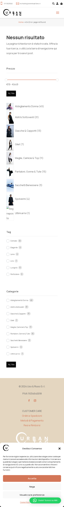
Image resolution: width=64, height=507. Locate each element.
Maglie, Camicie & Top (19, 327)
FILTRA (11, 93)
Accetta (32, 478)
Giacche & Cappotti (18, 313)
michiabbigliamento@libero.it (30, 4)
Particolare (14, 274)
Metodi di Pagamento (32, 420)
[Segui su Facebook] (29, 400)
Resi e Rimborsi (32, 425)
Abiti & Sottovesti (17, 307)
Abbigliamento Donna (19, 300)
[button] (59, 448)
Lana (12, 254)
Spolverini (14, 347)
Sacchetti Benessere (18, 340)
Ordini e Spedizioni (32, 415)
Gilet (12, 320)
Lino (12, 261)
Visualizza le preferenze (32, 494)
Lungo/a (13, 267)
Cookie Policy (25, 502)
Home (20, 22)
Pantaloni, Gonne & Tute (20, 333)
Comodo (13, 241)
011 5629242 (8, 4)
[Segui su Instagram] (35, 400)
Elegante (14, 247)
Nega (32, 486)
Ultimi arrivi (15, 354)
